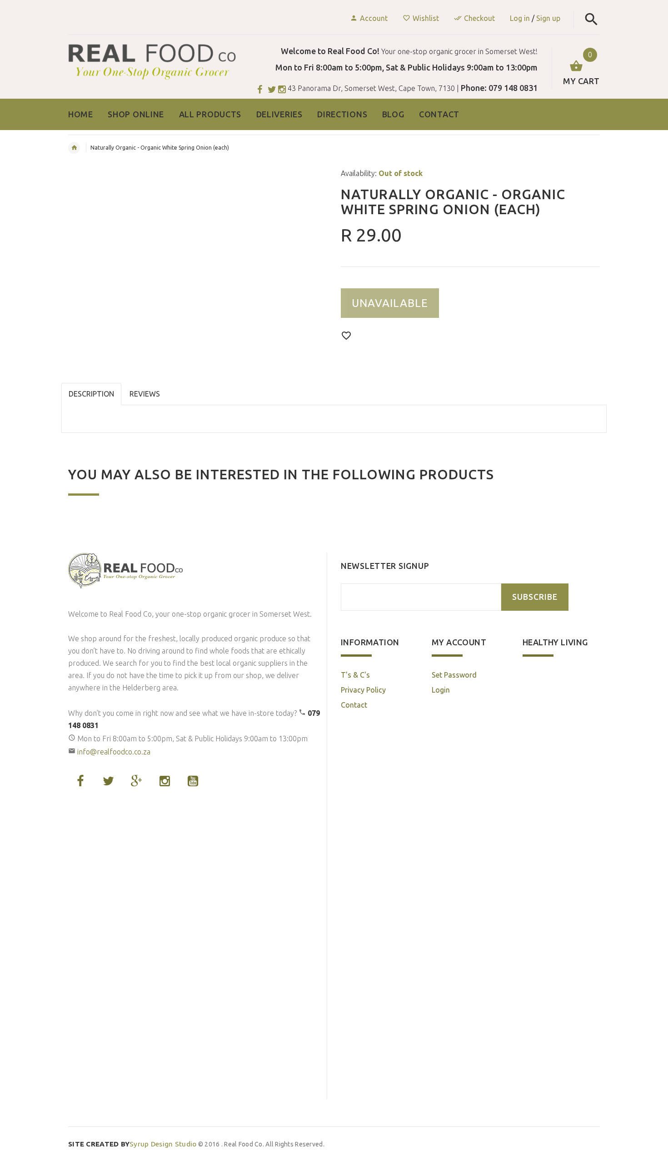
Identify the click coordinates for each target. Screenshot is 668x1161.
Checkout (479, 18)
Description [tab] (91, 394)
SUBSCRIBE (535, 597)
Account (374, 18)
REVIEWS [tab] (145, 394)
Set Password (454, 675)
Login (441, 690)
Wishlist (426, 18)
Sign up (548, 18)
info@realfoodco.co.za (113, 752)
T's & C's (355, 675)
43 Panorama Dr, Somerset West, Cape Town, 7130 (371, 88)
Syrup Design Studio (132, 1144)
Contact (354, 705)
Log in (520, 18)
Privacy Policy (363, 690)
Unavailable (390, 303)
